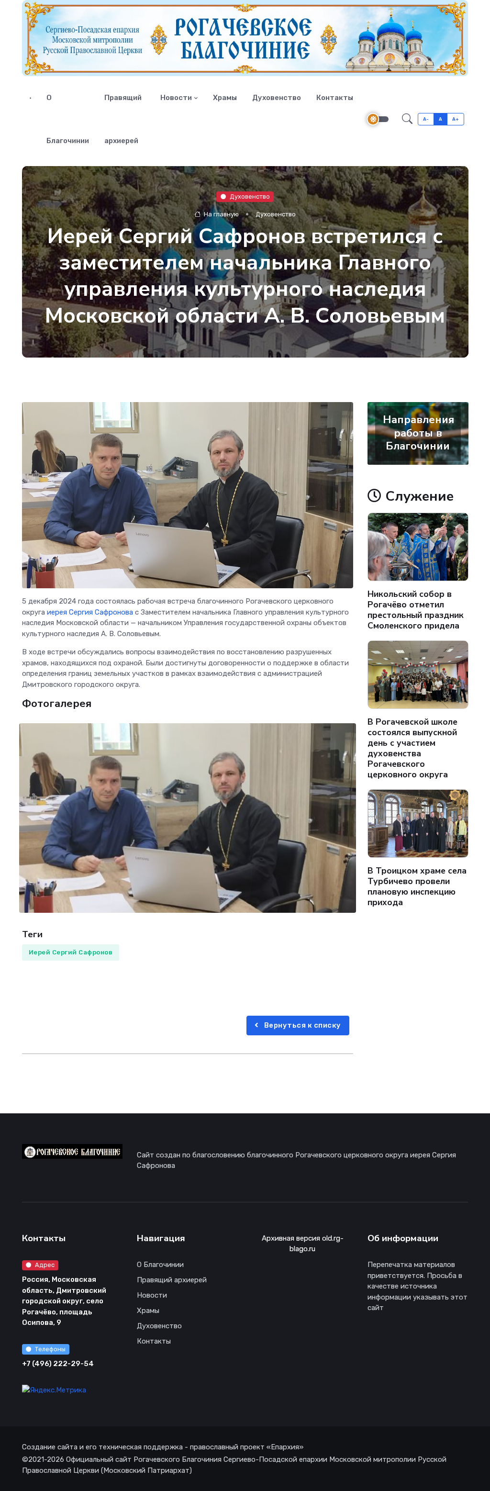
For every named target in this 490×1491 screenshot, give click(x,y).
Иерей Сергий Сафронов (71, 952)
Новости (176, 97)
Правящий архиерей (123, 119)
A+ (455, 119)
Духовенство (276, 97)
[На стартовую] (30, 97)
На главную (220, 214)
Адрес (45, 1264)
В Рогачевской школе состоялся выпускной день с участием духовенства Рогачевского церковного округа (412, 748)
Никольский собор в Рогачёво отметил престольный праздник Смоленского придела (416, 609)
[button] (407, 119)
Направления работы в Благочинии (418, 433)
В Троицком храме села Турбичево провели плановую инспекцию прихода (417, 886)
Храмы (225, 97)
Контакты (334, 97)
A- (426, 119)
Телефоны (50, 1349)
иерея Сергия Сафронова (90, 612)
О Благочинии (67, 119)
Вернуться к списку (301, 1025)
